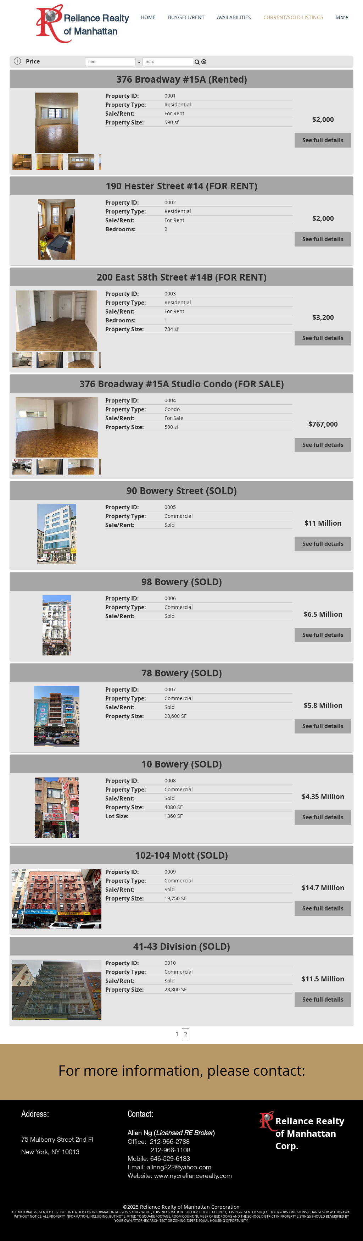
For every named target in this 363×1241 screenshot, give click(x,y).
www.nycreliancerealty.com (193, 1175)
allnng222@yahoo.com (179, 1167)
